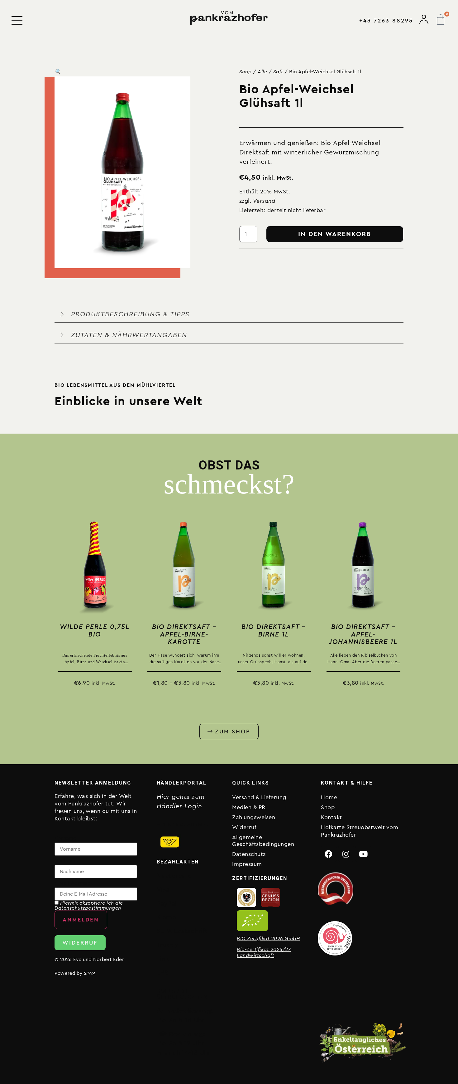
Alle (262, 71)
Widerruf (244, 827)
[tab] (229, 314)
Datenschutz (249, 854)
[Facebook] (328, 854)
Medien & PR (248, 807)
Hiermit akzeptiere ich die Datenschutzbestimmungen (89, 906)
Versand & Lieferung (259, 797)
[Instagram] (346, 854)
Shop (245, 71)
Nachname (67, 860)
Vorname (65, 838)
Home (329, 797)
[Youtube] (363, 854)
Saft (278, 71)
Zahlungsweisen (253, 817)
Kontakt (331, 817)
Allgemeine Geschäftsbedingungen (263, 840)
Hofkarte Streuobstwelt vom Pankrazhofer (359, 831)
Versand (264, 201)
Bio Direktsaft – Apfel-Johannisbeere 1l (363, 634)
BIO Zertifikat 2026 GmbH (268, 938)
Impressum (247, 864)
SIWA (90, 973)
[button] (58, 71)
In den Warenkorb (334, 234)
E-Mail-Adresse (72, 883)
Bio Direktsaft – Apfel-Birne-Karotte (184, 634)
